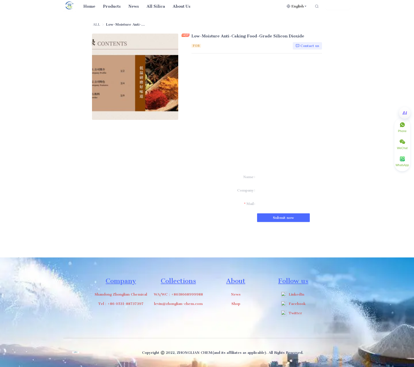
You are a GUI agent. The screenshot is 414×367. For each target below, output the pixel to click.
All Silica (156, 6)
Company (245, 190)
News (133, 6)
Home (89, 6)
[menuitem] (89, 6)
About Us (181, 6)
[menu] (183, 6)
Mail (250, 204)
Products (112, 6)
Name (248, 177)
